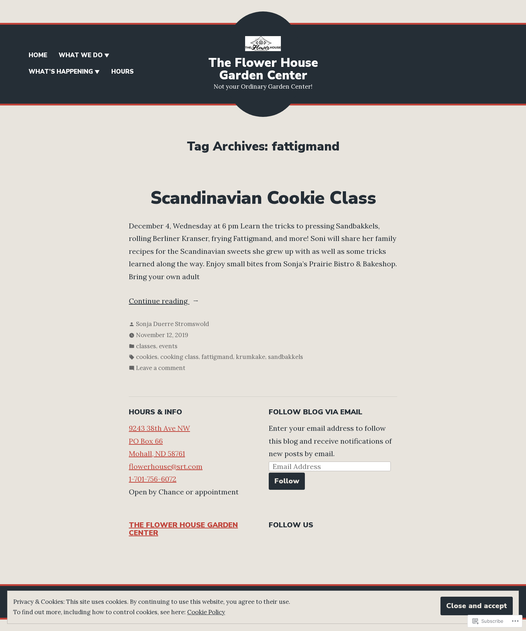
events (168, 346)
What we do (81, 55)
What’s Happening (61, 72)
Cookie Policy (206, 612)
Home (38, 55)
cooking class (179, 357)
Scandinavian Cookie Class (263, 198)
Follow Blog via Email (315, 412)
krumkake (250, 357)
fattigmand (217, 357)
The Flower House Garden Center (263, 69)
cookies (146, 357)
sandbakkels (285, 357)
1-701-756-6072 (152, 478)
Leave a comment (160, 369)
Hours (122, 72)
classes (146, 346)
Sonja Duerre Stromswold (172, 324)
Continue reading (159, 301)
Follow (286, 481)
